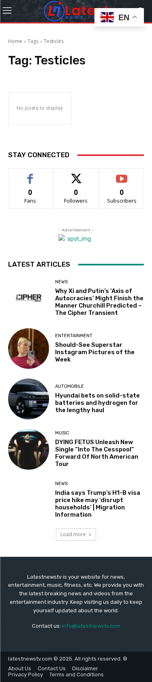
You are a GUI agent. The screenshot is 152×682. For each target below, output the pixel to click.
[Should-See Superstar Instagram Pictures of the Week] (28, 348)
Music (62, 433)
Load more (73, 534)
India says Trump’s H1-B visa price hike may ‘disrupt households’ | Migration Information (97, 503)
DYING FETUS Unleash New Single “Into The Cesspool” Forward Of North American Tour (96, 453)
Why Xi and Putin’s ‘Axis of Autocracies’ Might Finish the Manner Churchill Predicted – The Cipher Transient (99, 301)
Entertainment (73, 336)
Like (30, 174)
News (61, 282)
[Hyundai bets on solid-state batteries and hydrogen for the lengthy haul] (28, 398)
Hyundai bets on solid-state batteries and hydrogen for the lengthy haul (97, 403)
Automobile (69, 386)
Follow (76, 174)
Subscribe (122, 174)
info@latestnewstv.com (91, 626)
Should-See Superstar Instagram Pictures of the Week (95, 352)
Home (15, 41)
